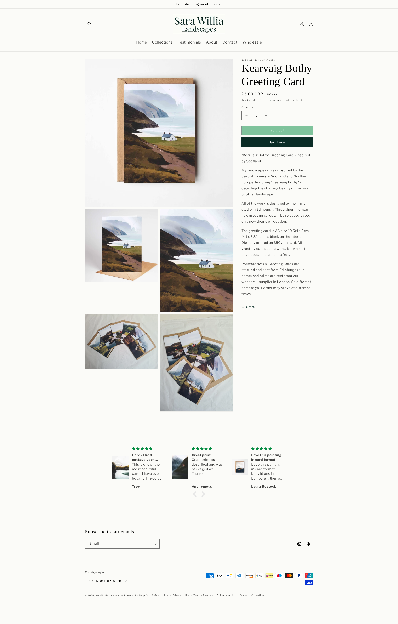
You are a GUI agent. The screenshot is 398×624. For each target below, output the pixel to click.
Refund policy (160, 595)
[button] (89, 24)
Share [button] (250, 306)
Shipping (265, 100)
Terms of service (203, 595)
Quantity (247, 107)
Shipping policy (226, 595)
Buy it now (277, 142)
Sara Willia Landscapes (109, 595)
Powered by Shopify (136, 595)
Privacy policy (181, 595)
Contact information (252, 595)
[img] (148, 448)
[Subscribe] (154, 544)
